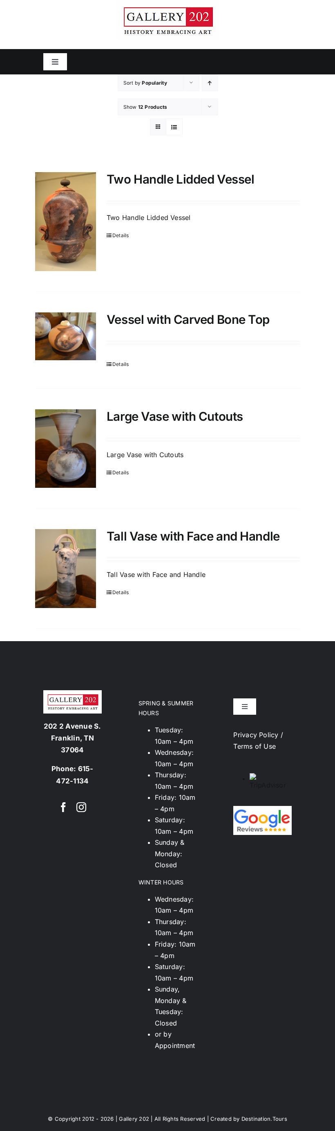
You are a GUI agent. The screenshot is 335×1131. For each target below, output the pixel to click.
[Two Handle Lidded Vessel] (65, 221)
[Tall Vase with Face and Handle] (65, 568)
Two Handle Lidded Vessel (180, 179)
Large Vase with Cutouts (175, 416)
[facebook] (63, 807)
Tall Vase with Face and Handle (193, 536)
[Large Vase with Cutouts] (65, 448)
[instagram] (81, 807)
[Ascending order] (210, 82)
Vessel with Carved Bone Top (188, 319)
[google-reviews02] (262, 809)
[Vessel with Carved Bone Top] (65, 336)
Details (120, 235)
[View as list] (174, 127)
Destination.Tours (264, 1118)
